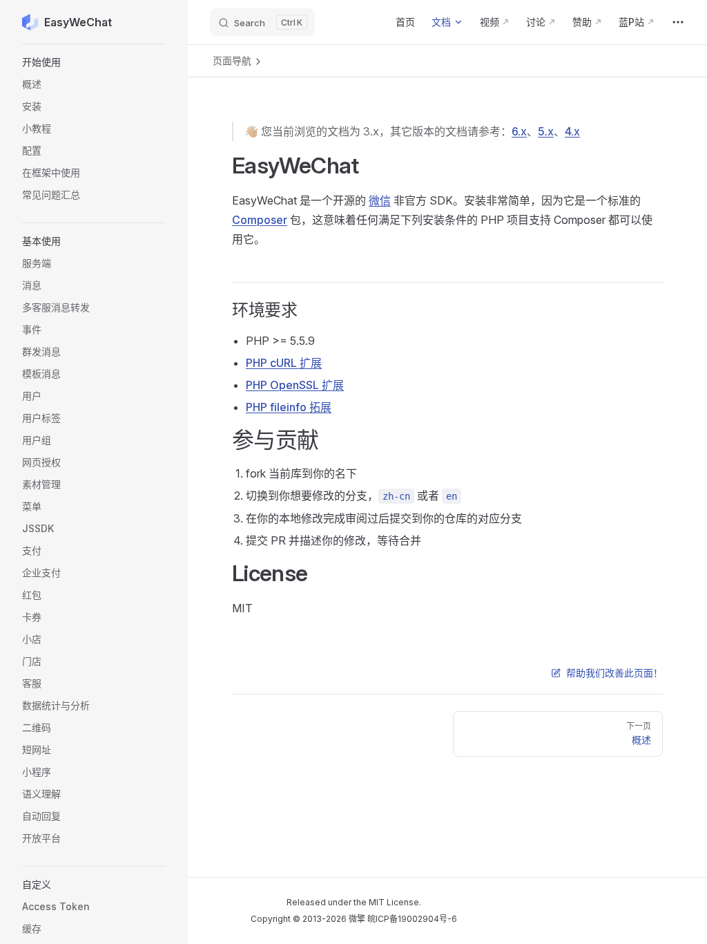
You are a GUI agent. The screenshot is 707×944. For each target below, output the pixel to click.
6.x (519, 131)
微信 (380, 200)
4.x (572, 131)
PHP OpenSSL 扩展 (295, 385)
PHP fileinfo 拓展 (288, 407)
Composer (259, 220)
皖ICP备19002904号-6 (412, 919)
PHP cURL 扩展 (284, 363)
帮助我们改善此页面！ (614, 673)
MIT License (394, 902)
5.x (546, 131)
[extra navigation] (678, 22)
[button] (94, 62)
